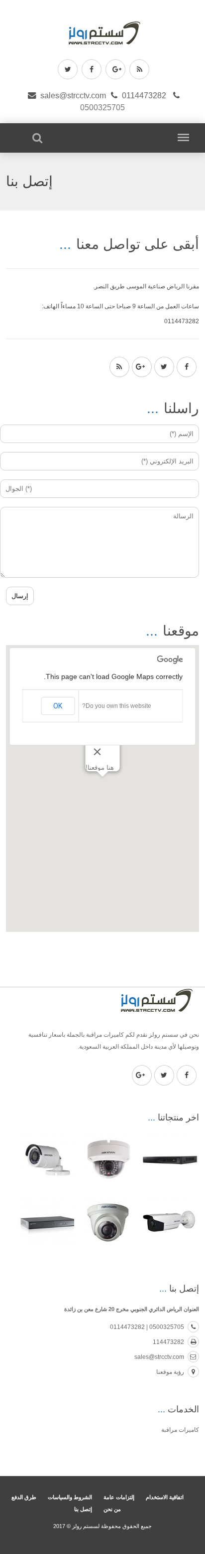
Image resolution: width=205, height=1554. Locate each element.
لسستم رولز (85, 1526)
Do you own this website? (116, 705)
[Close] (97, 752)
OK (57, 706)
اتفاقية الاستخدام (165, 1497)
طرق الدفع (23, 1497)
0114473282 (144, 95)
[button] (102, 783)
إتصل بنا (83, 1509)
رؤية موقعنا (170, 1371)
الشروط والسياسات (70, 1497)
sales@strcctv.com (73, 95)
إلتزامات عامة (118, 1497)
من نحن (112, 1509)
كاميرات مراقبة (180, 1429)
